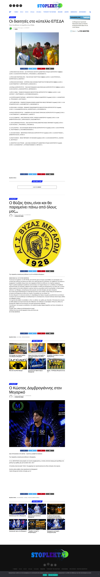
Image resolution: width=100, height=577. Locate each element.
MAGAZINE (60, 12)
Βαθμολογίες (74, 12)
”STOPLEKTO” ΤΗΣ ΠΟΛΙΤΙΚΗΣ (49, 12)
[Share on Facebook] (24, 69)
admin (16, 29)
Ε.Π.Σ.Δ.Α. (32, 12)
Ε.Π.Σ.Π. (26, 12)
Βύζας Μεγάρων (26, 337)
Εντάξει (45, 575)
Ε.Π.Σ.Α (21, 12)
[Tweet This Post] (32, 69)
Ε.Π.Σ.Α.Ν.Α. (38, 12)
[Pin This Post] (41, 69)
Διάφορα (66, 12)
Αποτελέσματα (82, 12)
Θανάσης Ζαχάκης (19, 553)
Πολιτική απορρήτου (53, 575)
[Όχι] (98, 574)
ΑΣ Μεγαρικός (21, 497)
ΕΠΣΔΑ (26, 497)
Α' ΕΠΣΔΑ (19, 337)
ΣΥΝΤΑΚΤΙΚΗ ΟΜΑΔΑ (19, 216)
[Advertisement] (37, 163)
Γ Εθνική (16, 12)
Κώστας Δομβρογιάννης (34, 497)
